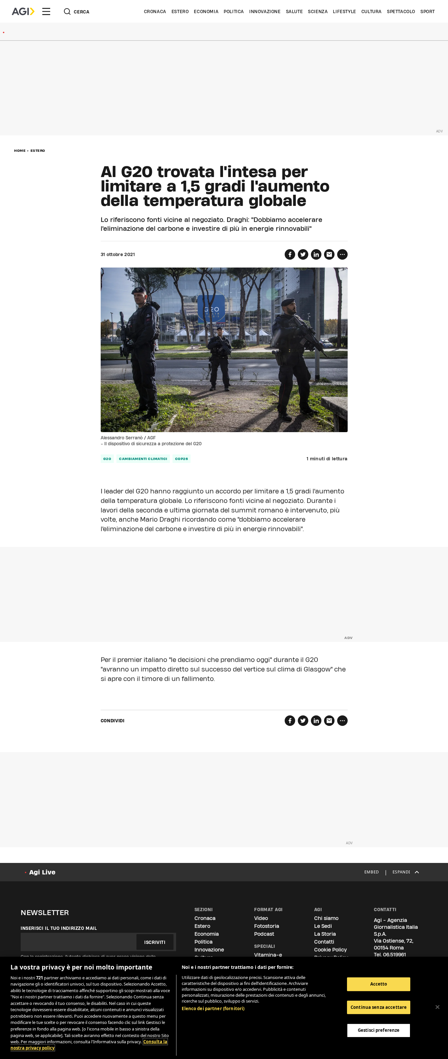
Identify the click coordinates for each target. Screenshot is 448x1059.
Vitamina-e (268, 955)
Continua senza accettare (379, 1007)
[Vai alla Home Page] (23, 11)
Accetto (378, 984)
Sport (427, 11)
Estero (180, 11)
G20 (107, 458)
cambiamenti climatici (143, 458)
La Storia (325, 934)
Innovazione (265, 11)
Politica (234, 11)
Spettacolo (401, 11)
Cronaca (155, 11)
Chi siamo (326, 918)
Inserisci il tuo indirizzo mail (59, 928)
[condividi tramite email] (329, 254)
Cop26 (181, 458)
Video (261, 918)
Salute (294, 11)
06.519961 (394, 954)
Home (20, 150)
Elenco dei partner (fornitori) (213, 1008)
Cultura (371, 11)
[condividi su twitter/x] (303, 254)
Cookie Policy (330, 950)
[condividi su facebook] (290, 254)
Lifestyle (344, 11)
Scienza (318, 11)
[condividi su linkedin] (316, 254)
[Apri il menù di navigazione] (46, 11)
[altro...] (342, 254)
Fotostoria (266, 926)
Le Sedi (323, 926)
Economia (206, 11)
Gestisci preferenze (378, 1030)
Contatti (324, 942)
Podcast (264, 934)
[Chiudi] (437, 1007)
